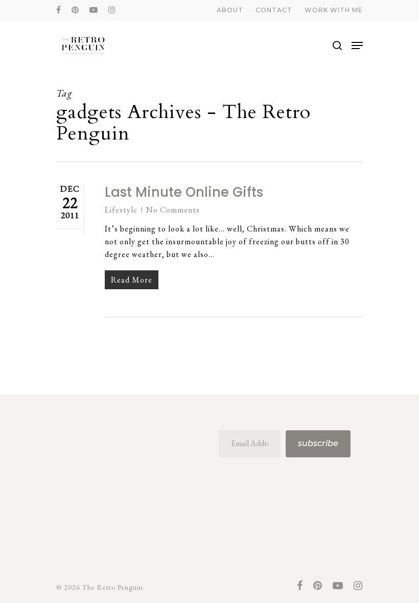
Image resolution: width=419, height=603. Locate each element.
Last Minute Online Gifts (184, 192)
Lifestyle (121, 209)
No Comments (173, 209)
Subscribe (318, 443)
